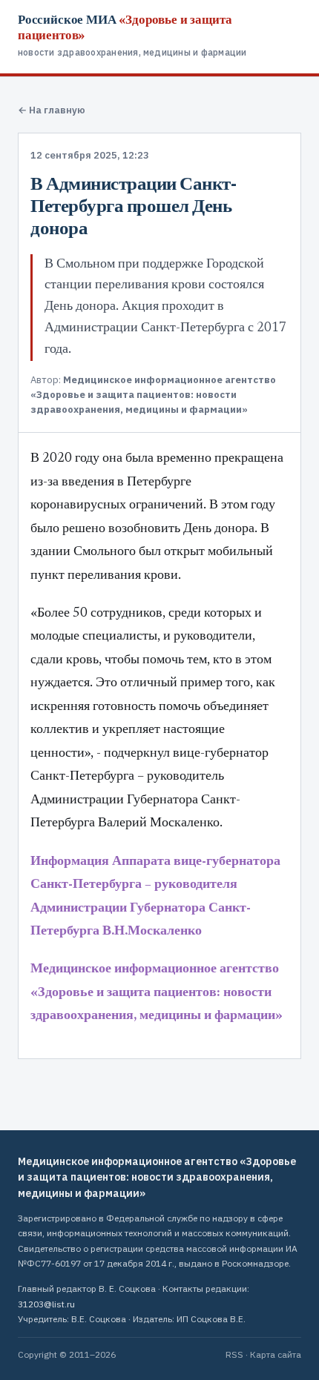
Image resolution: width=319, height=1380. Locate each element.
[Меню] (295, 24)
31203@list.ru (46, 1304)
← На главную (51, 110)
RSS (234, 1354)
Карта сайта (275, 1354)
